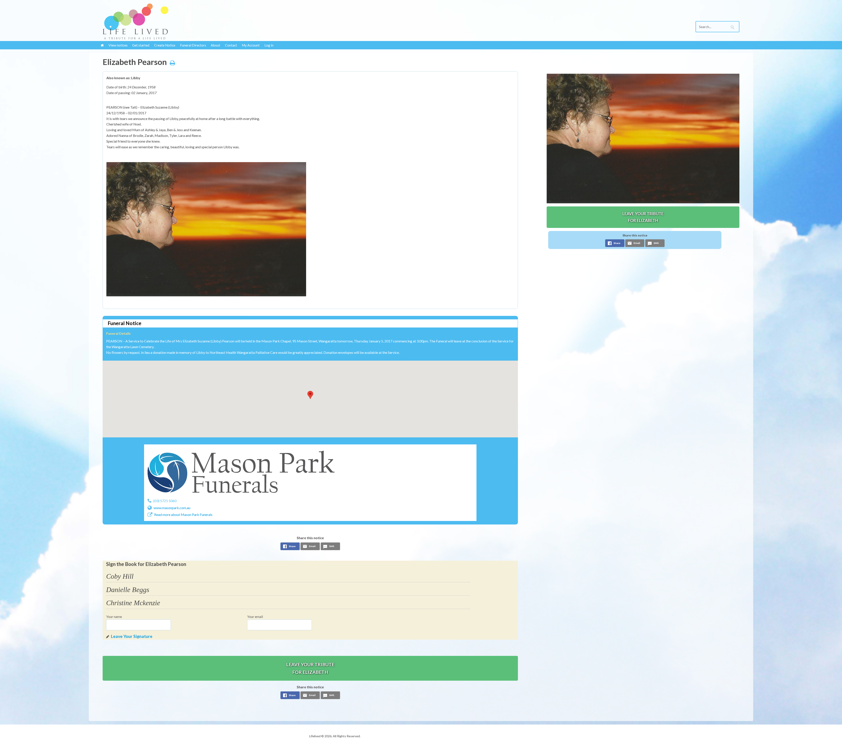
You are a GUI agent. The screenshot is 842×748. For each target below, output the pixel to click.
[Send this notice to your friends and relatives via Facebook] (290, 547)
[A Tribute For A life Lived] (176, 21)
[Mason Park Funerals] (241, 472)
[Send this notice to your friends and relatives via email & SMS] (310, 547)
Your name (114, 616)
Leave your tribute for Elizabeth (310, 668)
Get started (140, 45)
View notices (118, 45)
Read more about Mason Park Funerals (183, 514)
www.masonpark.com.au (171, 508)
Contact (231, 45)
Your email (255, 616)
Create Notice (164, 45)
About (215, 45)
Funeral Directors (193, 45)
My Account (251, 45)
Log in (268, 45)
